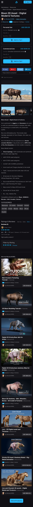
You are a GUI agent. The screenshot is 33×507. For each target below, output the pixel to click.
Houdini (4, 212)
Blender (16, 208)
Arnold (10, 208)
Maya (21, 208)
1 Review (14, 245)
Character (20, 205)
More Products (16, 501)
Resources (6, 22)
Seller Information (21, 19)
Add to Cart (18, 40)
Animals (26, 205)
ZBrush (26, 208)
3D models (12, 205)
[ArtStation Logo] (16, 2)
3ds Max (4, 208)
